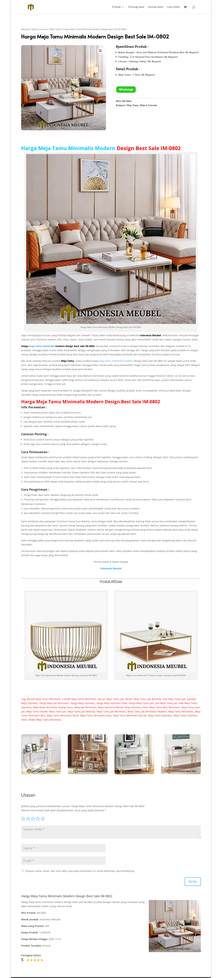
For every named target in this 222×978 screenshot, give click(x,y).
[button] (100, 51)
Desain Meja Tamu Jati (111, 699)
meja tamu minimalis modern (116, 360)
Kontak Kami (155, 7)
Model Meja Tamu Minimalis (44, 719)
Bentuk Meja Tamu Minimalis (44, 699)
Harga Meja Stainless (83, 703)
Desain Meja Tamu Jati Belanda (143, 699)
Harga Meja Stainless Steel (111, 703)
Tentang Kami (136, 7)
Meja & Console (40, 29)
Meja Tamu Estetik (37, 711)
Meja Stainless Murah (110, 707)
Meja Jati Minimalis (85, 707)
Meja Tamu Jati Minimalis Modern (147, 711)
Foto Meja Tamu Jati (174, 699)
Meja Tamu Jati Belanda (81, 711)
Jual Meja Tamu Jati (166, 703)
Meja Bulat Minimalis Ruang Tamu (53, 707)
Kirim (193, 881)
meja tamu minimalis (41, 346)
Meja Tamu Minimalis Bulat (63, 715)
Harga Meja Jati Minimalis (54, 703)
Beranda (25, 29)
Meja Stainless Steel (136, 707)
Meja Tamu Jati (57, 711)
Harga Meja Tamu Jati (141, 703)
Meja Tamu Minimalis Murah (130, 715)
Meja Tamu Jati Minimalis (111, 711)
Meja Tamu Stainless (160, 715)
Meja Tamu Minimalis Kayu (96, 715)
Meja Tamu (55, 29)
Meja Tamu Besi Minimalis (164, 707)
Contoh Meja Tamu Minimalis (79, 699)
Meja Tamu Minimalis (60, 401)
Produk (116, 7)
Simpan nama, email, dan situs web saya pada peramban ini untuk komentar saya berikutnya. (80, 871)
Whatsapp (126, 89)
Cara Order (173, 7)
